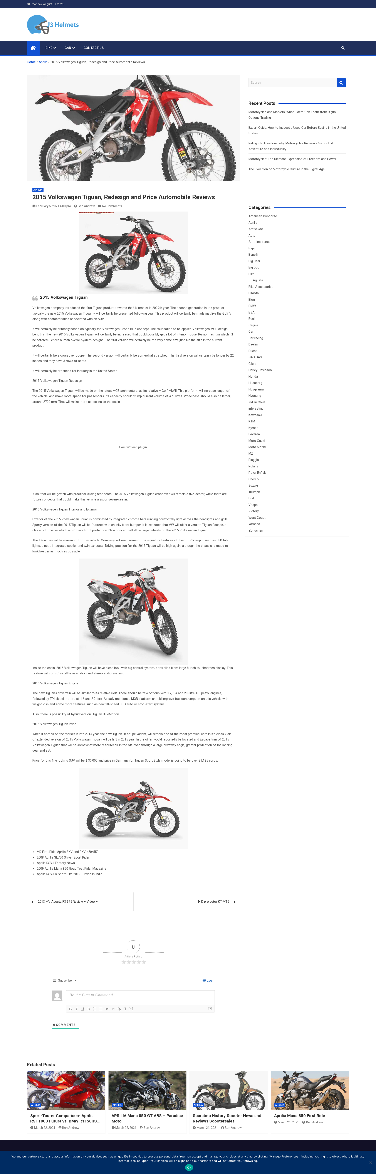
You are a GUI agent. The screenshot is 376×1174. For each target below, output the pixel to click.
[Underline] (83, 1009)
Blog (251, 300)
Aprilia (38, 189)
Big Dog (253, 267)
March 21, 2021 (207, 1127)
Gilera (252, 364)
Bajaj (251, 248)
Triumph (254, 492)
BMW (252, 306)
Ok (189, 1167)
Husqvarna (256, 389)
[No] (370, 1162)
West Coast (256, 518)
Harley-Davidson (260, 370)
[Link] (119, 1009)
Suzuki (253, 485)
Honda (253, 377)
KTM (251, 421)
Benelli (253, 255)
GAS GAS (255, 357)
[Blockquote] (107, 1009)
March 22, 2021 (44, 1127)
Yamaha (254, 524)
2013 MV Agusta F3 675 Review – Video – (68, 902)
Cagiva (253, 325)
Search (341, 82)
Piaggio (253, 460)
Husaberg (255, 383)
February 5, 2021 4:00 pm (53, 206)
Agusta (258, 280)
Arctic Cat (255, 229)
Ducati (252, 351)
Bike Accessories (260, 287)
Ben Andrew (86, 206)
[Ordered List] (95, 1009)
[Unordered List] (101, 1009)
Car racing (255, 338)
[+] (131, 1008)
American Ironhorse (262, 216)
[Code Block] (113, 1009)
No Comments (112, 206)
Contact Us (94, 48)
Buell (251, 319)
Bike (48, 48)
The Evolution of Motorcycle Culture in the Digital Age (286, 169)
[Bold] (70, 1009)
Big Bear (254, 261)
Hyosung (254, 396)
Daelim (253, 344)
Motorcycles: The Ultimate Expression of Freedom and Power (292, 159)
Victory (253, 511)
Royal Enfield (257, 473)
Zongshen (255, 530)
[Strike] (89, 1009)
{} (124, 1008)
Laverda (254, 434)
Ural (251, 498)
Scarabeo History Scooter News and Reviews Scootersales (227, 1118)
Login (210, 980)
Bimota (253, 293)
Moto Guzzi (256, 441)
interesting (256, 408)
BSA (251, 312)
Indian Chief (256, 402)
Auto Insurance (259, 242)
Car (68, 48)
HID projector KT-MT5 (213, 902)
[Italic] (77, 1009)
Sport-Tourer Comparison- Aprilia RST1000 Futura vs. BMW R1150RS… (65, 1118)
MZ (250, 453)
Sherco (253, 479)
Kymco (253, 428)
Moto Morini (257, 447)
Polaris (253, 466)
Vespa (253, 505)
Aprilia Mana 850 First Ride (299, 1115)
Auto (251, 235)
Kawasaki (255, 415)
